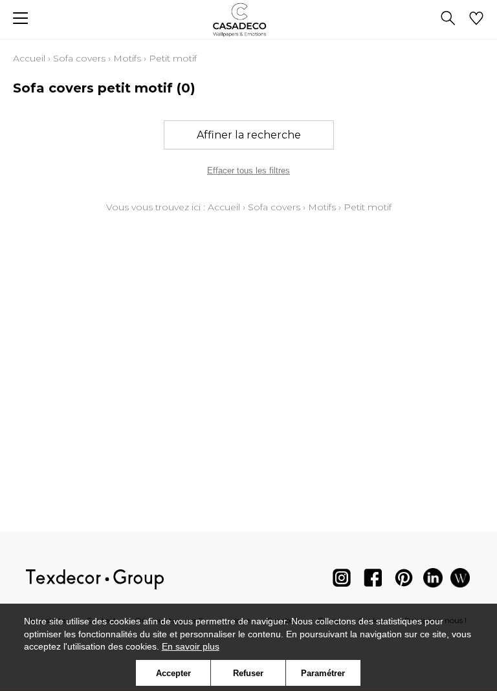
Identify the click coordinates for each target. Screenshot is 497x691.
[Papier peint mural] (460, 581)
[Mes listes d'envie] (476, 19)
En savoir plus (190, 646)
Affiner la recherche (249, 135)
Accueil (29, 58)
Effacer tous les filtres (248, 170)
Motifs (127, 58)
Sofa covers (79, 58)
